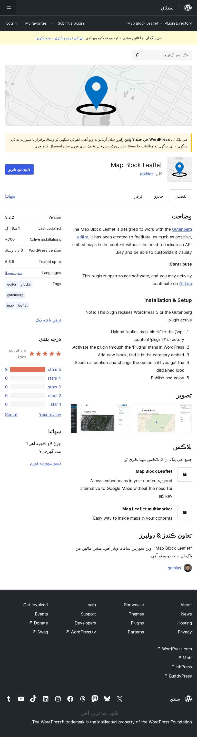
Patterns (136, 631)
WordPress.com (174, 648)
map (10, 305)
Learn (90, 604)
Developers (85, 622)
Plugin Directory (178, 23)
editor (11, 284)
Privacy (185, 631)
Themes (136, 614)
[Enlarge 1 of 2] (185, 410)
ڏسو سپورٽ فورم (45, 463)
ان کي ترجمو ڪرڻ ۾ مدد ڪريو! (59, 38)
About (186, 604)
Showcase (134, 604)
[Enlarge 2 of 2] (122, 410)
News (186, 614)
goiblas (146, 173)
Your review (50, 414)
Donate (38, 622)
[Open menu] (8, 7)
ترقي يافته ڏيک (48, 319)
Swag (40, 631)
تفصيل (180, 196)
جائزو (158, 196)
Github (185, 283)
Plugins (137, 622)
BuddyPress (178, 676)
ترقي (137, 196)
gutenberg (15, 295)
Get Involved (35, 604)
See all (11, 414)
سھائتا (10, 196)
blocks (26, 284)
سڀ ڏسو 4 (13, 273)
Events (41, 614)
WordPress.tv (80, 631)
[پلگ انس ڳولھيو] (137, 55)
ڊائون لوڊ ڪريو (19, 169)
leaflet (22, 305)
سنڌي (175, 699)
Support (88, 614)
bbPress (181, 666)
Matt (185, 657)
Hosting (184, 622)
